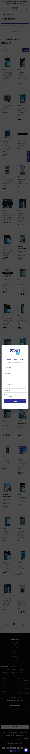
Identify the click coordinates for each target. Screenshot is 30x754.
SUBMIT (15, 401)
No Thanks (15, 405)
